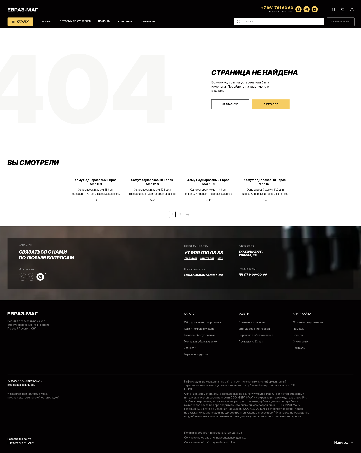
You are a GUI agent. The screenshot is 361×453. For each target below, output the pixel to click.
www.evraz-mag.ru (263, 393)
